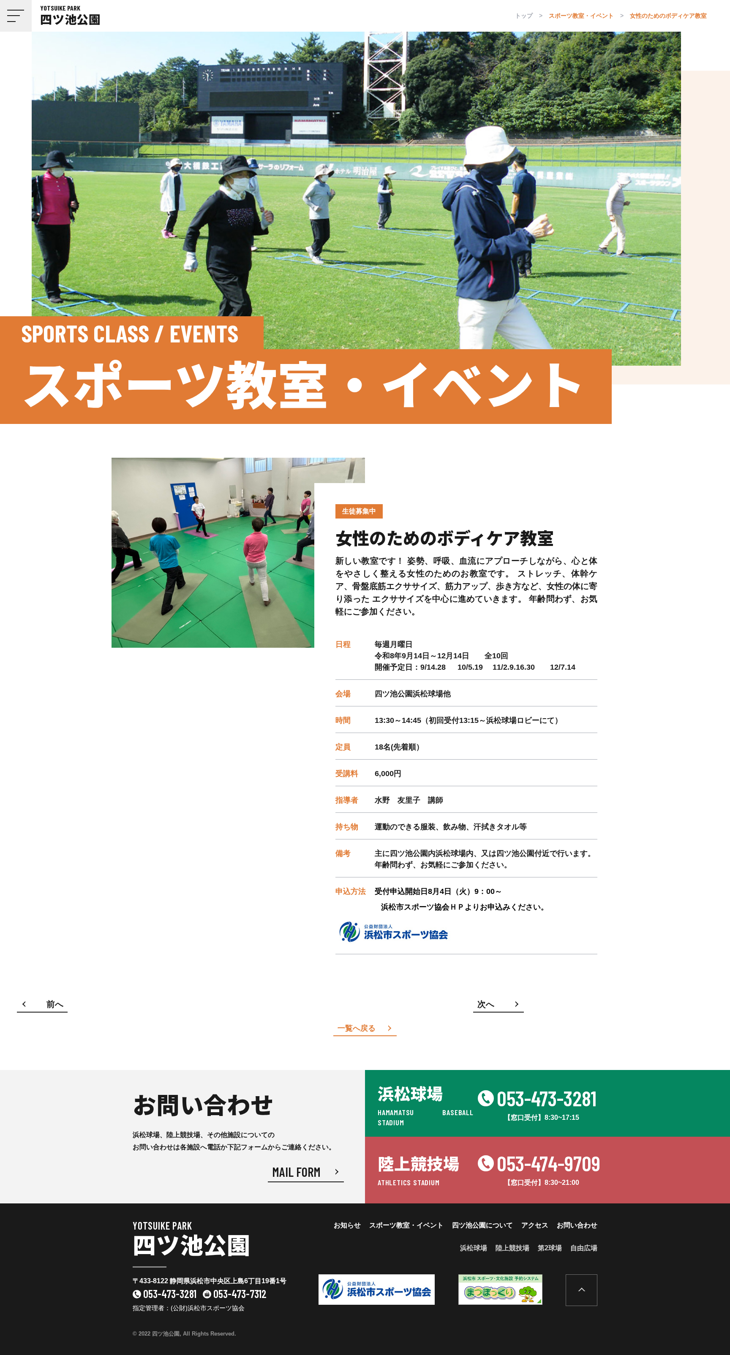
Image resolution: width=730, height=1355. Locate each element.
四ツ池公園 (192, 1240)
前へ (54, 1004)
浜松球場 (473, 1248)
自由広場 (583, 1248)
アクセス (534, 1225)
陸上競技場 (512, 1248)
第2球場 (550, 1248)
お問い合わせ (577, 1225)
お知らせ (347, 1225)
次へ (485, 1004)
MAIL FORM (296, 1171)
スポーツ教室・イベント (406, 1225)
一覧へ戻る (357, 1028)
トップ (524, 15)
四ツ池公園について (482, 1225)
